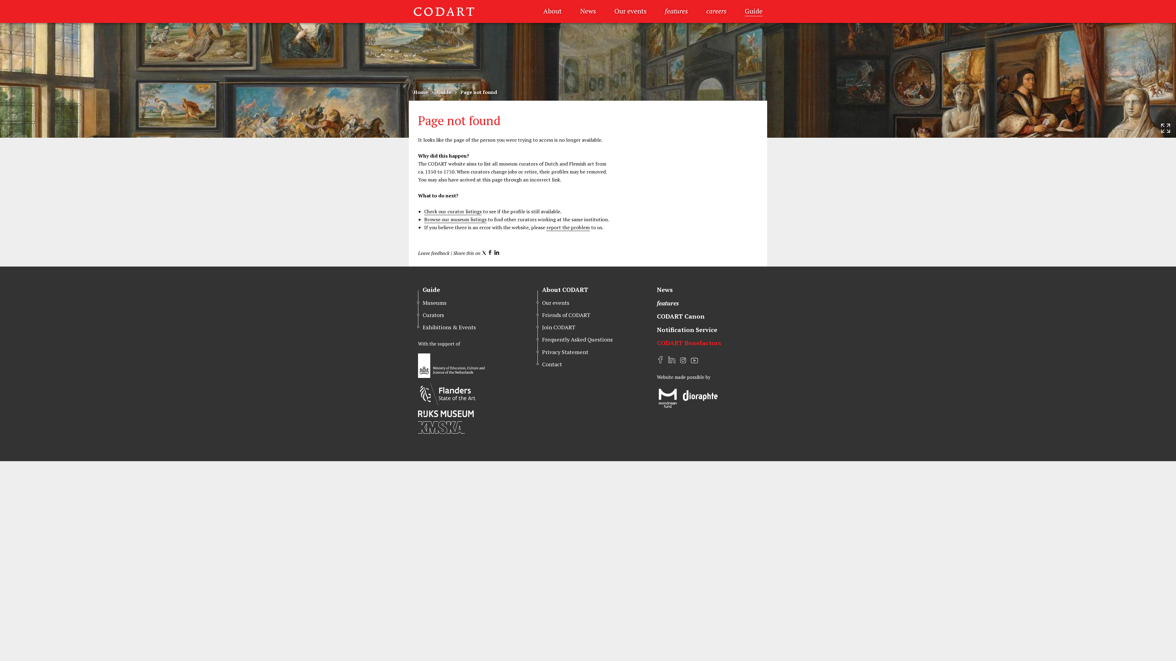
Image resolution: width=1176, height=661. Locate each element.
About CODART (565, 290)
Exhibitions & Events (449, 327)
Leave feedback (434, 253)
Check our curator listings (453, 211)
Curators (433, 315)
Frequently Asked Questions (577, 339)
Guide (754, 10)
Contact (552, 364)
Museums (435, 302)
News (588, 10)
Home (420, 92)
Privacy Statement (565, 352)
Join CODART (558, 327)
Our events (630, 10)
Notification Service (687, 330)
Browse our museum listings (455, 219)
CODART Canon (681, 316)
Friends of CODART (566, 315)
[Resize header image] (1165, 128)
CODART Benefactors (689, 343)
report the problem (568, 227)
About (552, 10)
